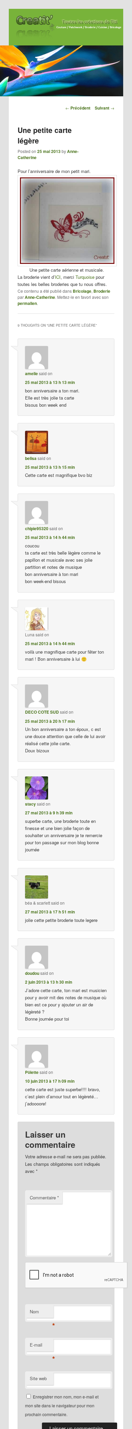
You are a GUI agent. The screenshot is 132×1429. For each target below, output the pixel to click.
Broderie (101, 291)
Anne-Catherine (40, 297)
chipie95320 (36, 528)
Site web (38, 1378)
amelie (31, 373)
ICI (58, 277)
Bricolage (82, 291)
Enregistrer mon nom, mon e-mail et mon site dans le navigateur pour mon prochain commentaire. (61, 1405)
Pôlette (32, 1072)
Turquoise (84, 277)
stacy (30, 804)
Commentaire (44, 1197)
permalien (27, 303)
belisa (31, 458)
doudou (32, 973)
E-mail (41, 1346)
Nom (41, 1313)
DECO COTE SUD (42, 712)
